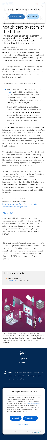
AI (16, 69)
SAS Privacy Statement (33, 403)
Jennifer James (13, 281)
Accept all (15, 418)
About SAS (8, 213)
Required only (30, 418)
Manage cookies (23, 424)
